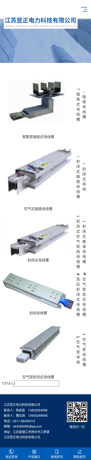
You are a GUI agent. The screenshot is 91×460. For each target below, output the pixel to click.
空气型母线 (78, 351)
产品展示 (34, 456)
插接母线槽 (84, 106)
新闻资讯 (57, 456)
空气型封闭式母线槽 (38, 376)
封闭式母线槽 (38, 259)
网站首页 (80, 456)
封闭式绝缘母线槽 (84, 244)
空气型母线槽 (84, 352)
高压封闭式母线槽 (78, 296)
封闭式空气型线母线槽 (78, 244)
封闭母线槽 (38, 312)
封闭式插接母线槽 (78, 179)
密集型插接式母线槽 (38, 136)
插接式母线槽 (78, 106)
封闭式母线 (84, 178)
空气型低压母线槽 (84, 296)
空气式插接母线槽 (38, 208)
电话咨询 (11, 456)
